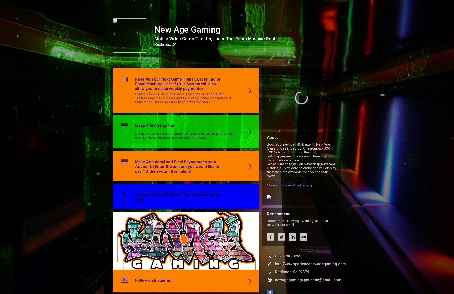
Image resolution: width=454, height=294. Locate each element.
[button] (186, 91)
